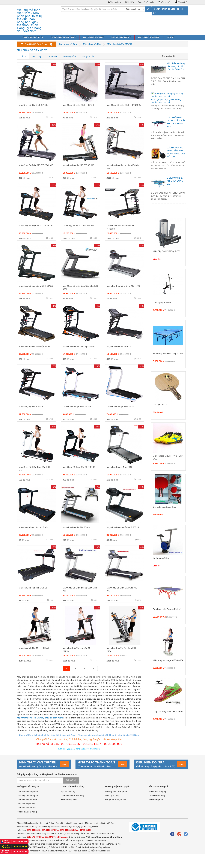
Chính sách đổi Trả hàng (72, 795)
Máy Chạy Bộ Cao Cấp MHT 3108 (79, 467)
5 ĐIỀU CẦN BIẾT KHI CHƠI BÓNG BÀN (175, 181)
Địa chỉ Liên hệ (68, 791)
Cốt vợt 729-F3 (160, 404)
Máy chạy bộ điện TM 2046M (76, 527)
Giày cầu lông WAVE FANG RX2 (168, 711)
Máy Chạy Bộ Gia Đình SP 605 (33, 105)
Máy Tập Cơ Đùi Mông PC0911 (168, 251)
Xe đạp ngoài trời (161, 558)
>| (94, 668)
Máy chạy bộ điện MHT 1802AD (34, 648)
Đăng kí (71, 780)
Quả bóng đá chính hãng (63, 37)
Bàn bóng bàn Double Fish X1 (167, 609)
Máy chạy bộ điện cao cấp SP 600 (79, 346)
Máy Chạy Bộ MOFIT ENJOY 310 (78, 225)
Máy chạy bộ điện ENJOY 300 (121, 406)
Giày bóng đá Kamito (93, 37)
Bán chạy (36, 56)
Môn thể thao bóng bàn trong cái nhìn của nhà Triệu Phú (176, 66)
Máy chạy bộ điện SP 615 (31, 406)
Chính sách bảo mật (26, 807)
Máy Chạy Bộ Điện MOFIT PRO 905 (124, 105)
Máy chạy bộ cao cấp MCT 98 (33, 588)
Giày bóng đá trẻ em (33, 37)
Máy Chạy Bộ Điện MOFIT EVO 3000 (36, 225)
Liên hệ (170, 37)
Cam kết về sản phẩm (27, 791)
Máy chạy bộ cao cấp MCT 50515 (123, 527)
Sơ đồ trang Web (69, 799)
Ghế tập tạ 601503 (162, 302)
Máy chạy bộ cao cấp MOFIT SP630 (36, 286)
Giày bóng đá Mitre (121, 37)
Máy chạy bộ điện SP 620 (119, 346)
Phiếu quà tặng (112, 795)
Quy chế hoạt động (26, 803)
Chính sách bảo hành (27, 799)
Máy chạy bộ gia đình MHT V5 (33, 527)
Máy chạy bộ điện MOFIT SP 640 (78, 165)
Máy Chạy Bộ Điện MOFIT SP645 (79, 105)
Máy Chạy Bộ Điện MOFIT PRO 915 (36, 165)
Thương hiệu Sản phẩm (116, 791)
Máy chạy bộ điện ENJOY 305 (77, 406)
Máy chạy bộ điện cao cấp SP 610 (35, 346)
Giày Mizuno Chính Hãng (109, 837)
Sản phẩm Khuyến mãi (115, 799)
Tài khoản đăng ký (157, 791)
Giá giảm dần (88, 56)
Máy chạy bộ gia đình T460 (120, 467)
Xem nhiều (52, 56)
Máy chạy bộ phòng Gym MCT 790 (123, 286)
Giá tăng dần (69, 56)
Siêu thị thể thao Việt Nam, (82, 837)
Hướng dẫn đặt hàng (27, 812)
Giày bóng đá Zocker (149, 37)
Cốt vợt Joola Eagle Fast (164, 507)
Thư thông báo (156, 799)
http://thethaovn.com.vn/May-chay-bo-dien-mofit (40, 718)
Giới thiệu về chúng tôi (27, 795)
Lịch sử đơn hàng (157, 795)
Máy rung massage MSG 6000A (168, 660)
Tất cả (23, 56)
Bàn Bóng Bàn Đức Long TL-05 (168, 353)
